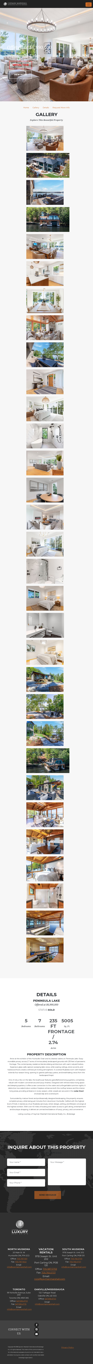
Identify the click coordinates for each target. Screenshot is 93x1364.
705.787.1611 (22, 1259)
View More (20, 74)
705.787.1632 (21, 1262)
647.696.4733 (22, 1301)
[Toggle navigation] (89, 4)
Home (26, 108)
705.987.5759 (50, 1269)
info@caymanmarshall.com (19, 1267)
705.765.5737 (49, 1272)
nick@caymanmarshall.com (49, 1279)
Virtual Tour (21, 65)
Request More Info (61, 108)
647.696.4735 (20, 1304)
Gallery (36, 108)
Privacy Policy (67, 1347)
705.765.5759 (76, 1259)
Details (46, 108)
